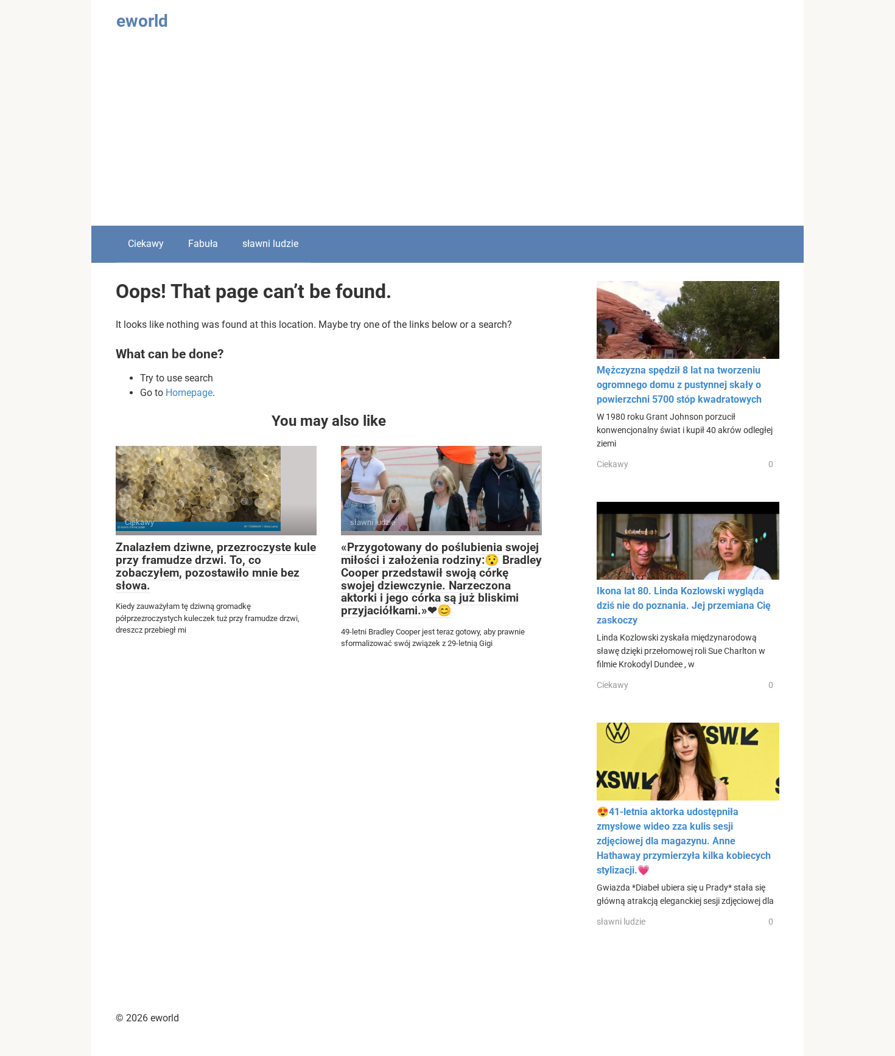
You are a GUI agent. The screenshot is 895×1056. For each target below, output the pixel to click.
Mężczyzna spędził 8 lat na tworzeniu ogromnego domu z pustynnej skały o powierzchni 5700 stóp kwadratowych (679, 384)
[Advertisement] (447, 134)
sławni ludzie (270, 243)
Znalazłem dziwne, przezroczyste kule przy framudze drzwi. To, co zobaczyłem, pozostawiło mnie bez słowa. (216, 566)
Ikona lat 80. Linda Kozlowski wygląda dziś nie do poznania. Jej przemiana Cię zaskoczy (684, 605)
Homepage (189, 392)
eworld (142, 21)
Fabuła (203, 243)
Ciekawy (146, 243)
